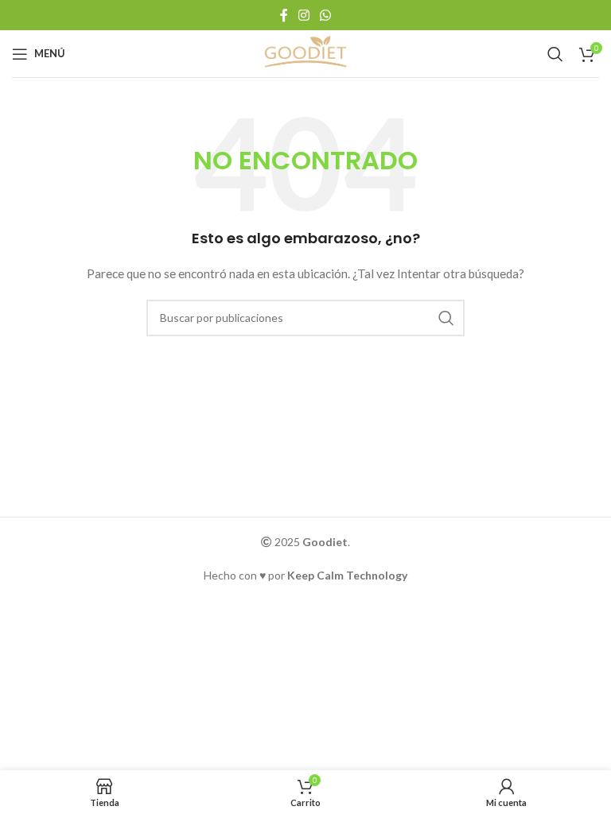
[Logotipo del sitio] (305, 52)
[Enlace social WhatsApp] (326, 15)
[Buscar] (555, 54)
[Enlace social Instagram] (303, 15)
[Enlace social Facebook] (283, 15)
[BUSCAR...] (446, 318)
